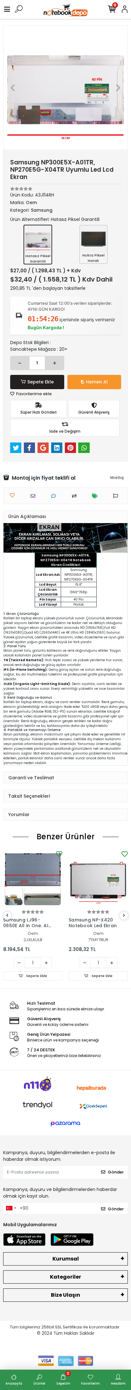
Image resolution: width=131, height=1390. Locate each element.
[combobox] (10, 1208)
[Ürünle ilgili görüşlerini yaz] (55, 496)
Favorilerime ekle (33, 394)
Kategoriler (65, 1276)
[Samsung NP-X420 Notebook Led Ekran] (98, 878)
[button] (12, 88)
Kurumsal (65, 1258)
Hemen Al (97, 382)
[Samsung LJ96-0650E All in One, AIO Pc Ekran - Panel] (32, 878)
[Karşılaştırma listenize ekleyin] (75, 496)
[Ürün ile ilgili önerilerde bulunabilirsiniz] (117, 496)
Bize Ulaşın (65, 1295)
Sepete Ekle (40, 382)
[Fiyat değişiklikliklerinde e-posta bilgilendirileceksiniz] (96, 496)
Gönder (116, 1172)
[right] (124, 915)
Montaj (117, 477)
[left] (7, 915)
